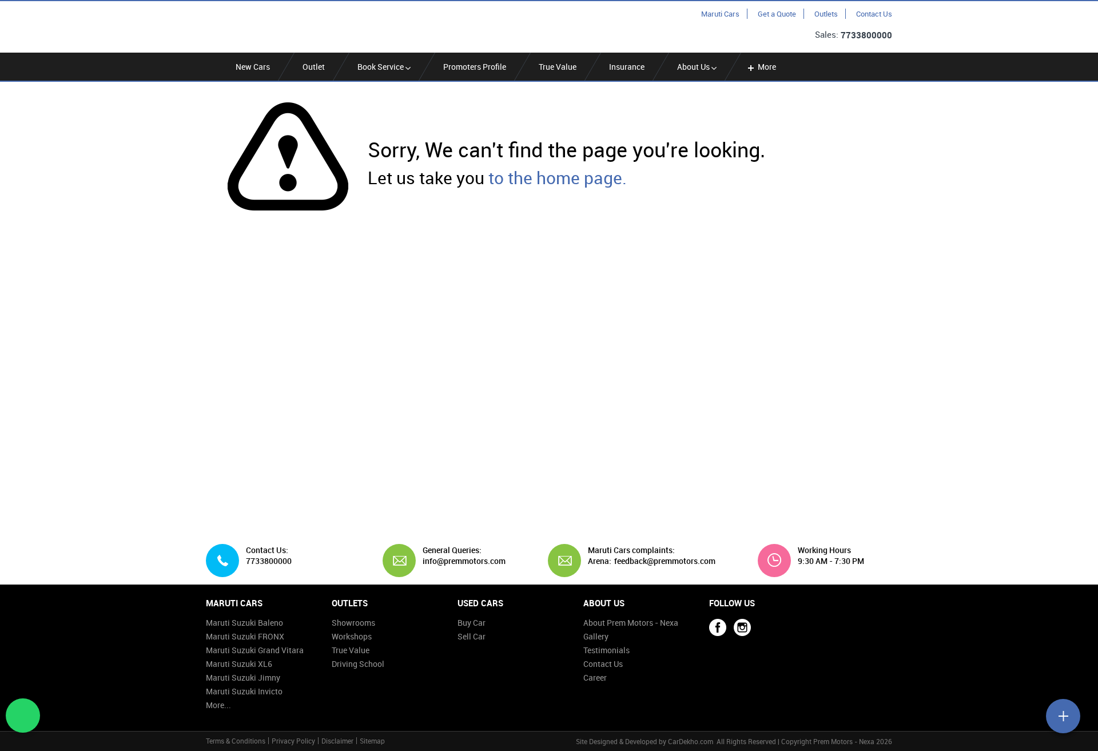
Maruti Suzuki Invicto (244, 691)
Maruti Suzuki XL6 (239, 663)
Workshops (352, 636)
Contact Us (874, 14)
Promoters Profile (474, 66)
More (767, 66)
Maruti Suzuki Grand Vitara (255, 650)
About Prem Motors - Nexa (630, 622)
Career (595, 677)
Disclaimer (337, 740)
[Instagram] (742, 627)
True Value (557, 66)
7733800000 (866, 35)
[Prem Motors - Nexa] (260, 26)
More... (218, 705)
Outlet (314, 66)
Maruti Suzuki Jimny (243, 677)
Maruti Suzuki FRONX (245, 636)
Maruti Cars (720, 14)
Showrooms (353, 622)
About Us (694, 66)
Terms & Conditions (235, 740)
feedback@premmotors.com (664, 561)
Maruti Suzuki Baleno (244, 622)
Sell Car (472, 636)
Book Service (381, 66)
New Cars (253, 66)
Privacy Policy (293, 740)
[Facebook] (717, 627)
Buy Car (472, 622)
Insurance (627, 66)
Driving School (358, 663)
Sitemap (372, 740)
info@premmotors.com (460, 561)
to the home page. (557, 177)
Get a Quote (777, 14)
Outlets (826, 14)
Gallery (595, 636)
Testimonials (606, 650)
